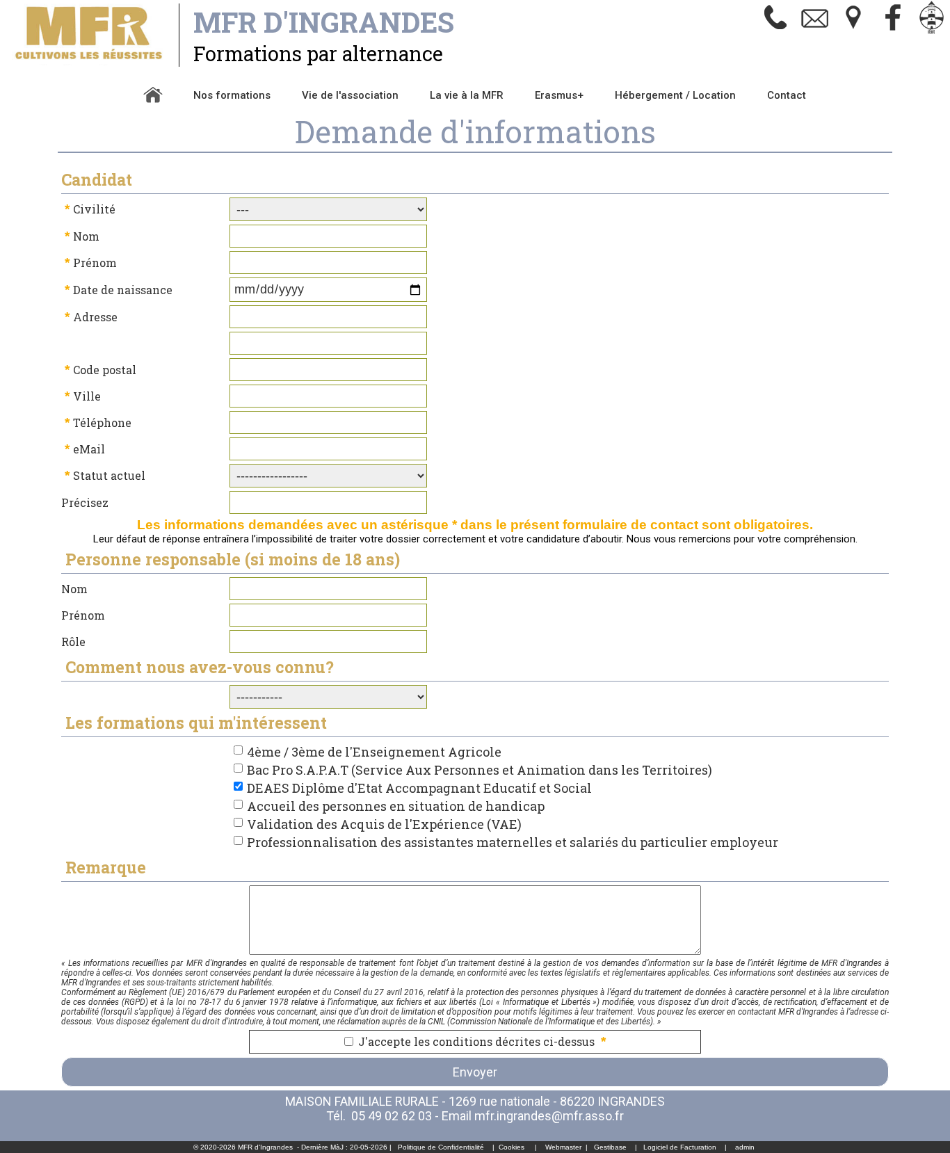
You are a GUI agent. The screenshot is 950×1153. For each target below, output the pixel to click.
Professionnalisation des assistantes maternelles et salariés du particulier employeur (512, 842)
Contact (786, 95)
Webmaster (563, 1147)
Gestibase (610, 1147)
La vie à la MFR (467, 95)
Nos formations (232, 95)
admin (745, 1147)
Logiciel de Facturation (679, 1147)
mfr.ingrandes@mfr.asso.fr (549, 1115)
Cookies (511, 1147)
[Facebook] (893, 31)
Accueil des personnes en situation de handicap (396, 806)
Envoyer (475, 1072)
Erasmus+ (559, 95)
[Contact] (815, 31)
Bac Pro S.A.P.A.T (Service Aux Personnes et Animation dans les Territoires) (479, 769)
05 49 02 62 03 (391, 1115)
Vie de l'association (350, 95)
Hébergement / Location (675, 95)
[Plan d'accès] (854, 31)
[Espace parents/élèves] (932, 31)
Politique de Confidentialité (441, 1147)
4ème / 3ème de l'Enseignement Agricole (374, 751)
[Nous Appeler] (776, 31)
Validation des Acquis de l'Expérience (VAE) (384, 824)
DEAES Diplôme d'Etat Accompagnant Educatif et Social (419, 788)
